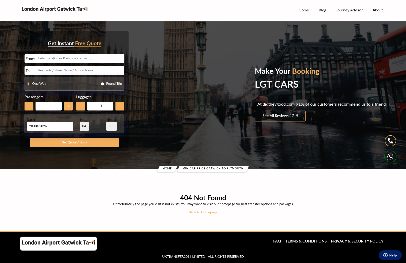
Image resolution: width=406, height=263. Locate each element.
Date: (31, 119)
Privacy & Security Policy (357, 241)
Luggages (84, 97)
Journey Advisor (349, 10)
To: (28, 71)
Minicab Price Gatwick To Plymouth (213, 168)
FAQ (277, 241)
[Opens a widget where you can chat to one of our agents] (390, 255)
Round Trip (114, 83)
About (378, 10)
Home (304, 10)
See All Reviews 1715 (280, 116)
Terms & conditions (306, 241)
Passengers (34, 97)
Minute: (111, 119)
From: (30, 59)
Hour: (84, 119)
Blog (322, 10)
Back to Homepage (203, 212)
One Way (39, 83)
